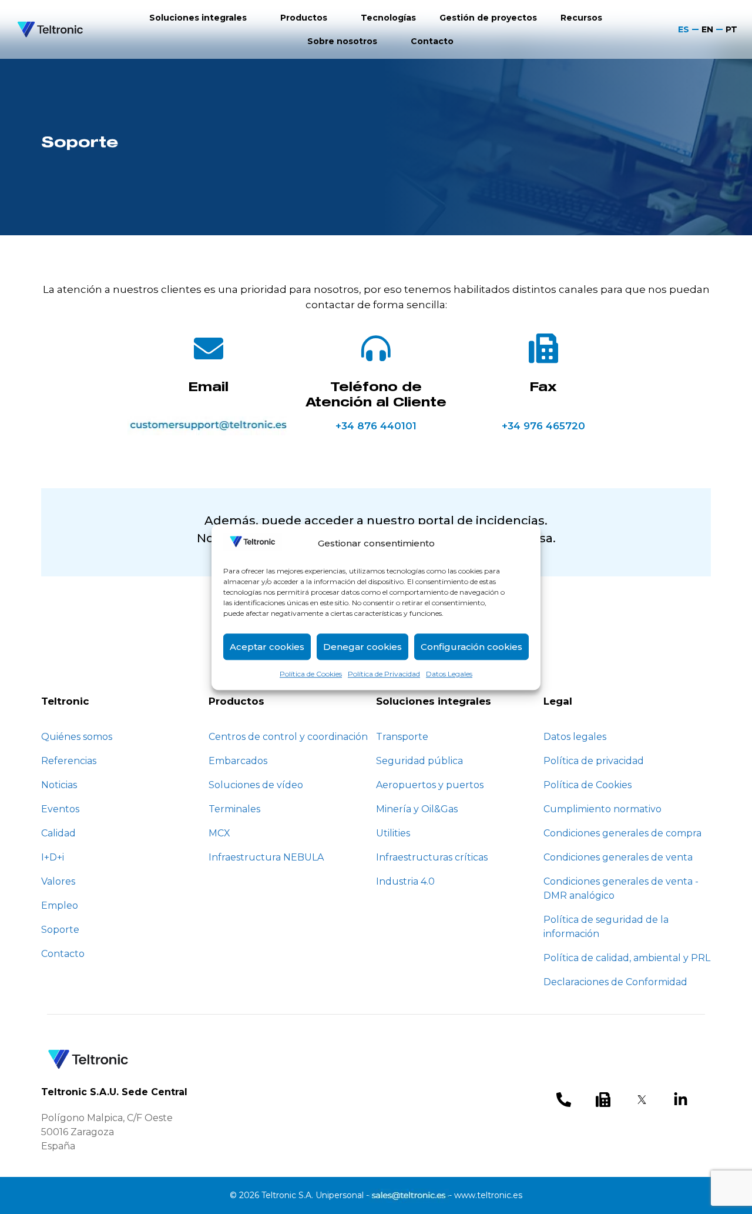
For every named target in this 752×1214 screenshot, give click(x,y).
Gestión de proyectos (488, 17)
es (683, 29)
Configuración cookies (471, 646)
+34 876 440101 (376, 426)
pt (731, 29)
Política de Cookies (311, 673)
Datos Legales (449, 673)
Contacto (432, 41)
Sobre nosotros (342, 41)
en (707, 29)
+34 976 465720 (543, 426)
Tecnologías (388, 17)
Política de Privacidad (384, 673)
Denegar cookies (362, 646)
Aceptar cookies (267, 646)
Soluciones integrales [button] (198, 17)
